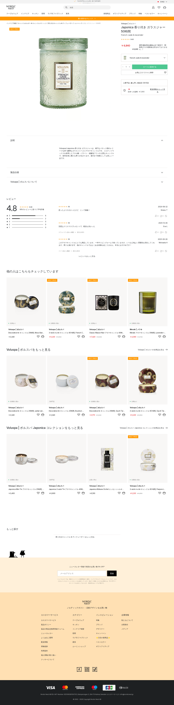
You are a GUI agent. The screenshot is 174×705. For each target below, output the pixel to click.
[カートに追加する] (42, 336)
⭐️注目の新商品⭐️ (103, 638)
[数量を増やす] (129, 66)
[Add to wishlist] (38, 336)
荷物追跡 (44, 646)
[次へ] (112, 73)
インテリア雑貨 (11, 23)
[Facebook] (79, 669)
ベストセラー (150, 13)
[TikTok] (95, 669)
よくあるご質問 (47, 638)
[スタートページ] (11, 7)
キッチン (35, 13)
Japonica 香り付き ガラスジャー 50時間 (87, 23)
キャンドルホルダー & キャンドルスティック (32, 23)
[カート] (164, 7)
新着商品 (107, 13)
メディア (124, 629)
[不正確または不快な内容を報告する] (165, 216)
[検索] (66, 7)
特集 (140, 13)
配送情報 (44, 642)
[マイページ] (153, 7)
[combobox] (162, 2)
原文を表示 (80, 232)
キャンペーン (162, 13)
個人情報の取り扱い (48, 655)
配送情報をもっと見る (157, 90)
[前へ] (14, 73)
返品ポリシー (46, 625)
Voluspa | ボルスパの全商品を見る (151, 350)
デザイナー (100, 629)
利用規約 (44, 651)
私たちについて (127, 620)
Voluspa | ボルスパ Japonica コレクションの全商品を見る (142, 428)
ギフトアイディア (119, 13)
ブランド (132, 13)
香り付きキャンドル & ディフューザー (60, 23)
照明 (43, 13)
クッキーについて (47, 659)
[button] (127, 39)
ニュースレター (47, 633)
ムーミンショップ (79, 646)
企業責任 (124, 625)
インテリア (25, 13)
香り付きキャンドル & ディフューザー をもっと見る (75, 537)
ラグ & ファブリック (55, 13)
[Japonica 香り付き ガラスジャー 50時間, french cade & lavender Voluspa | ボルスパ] (63, 73)
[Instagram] (87, 669)
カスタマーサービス (48, 620)
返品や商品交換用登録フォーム (52, 629)
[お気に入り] (159, 7)
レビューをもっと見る (87, 256)
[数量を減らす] (122, 66)
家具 (67, 13)
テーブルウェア (12, 13)
